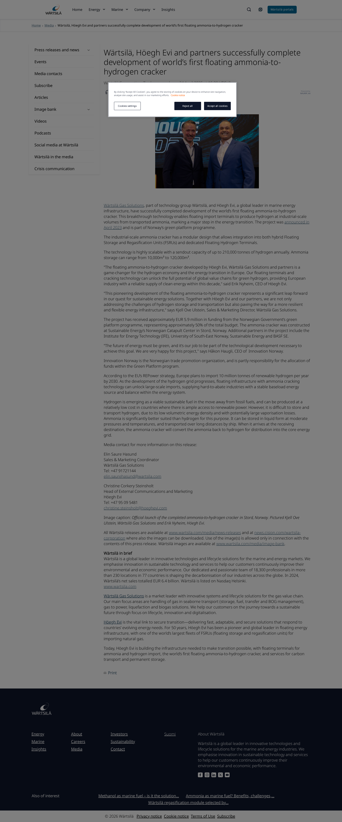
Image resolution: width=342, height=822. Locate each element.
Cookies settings (127, 105)
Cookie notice (178, 95)
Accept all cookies (217, 105)
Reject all (187, 105)
